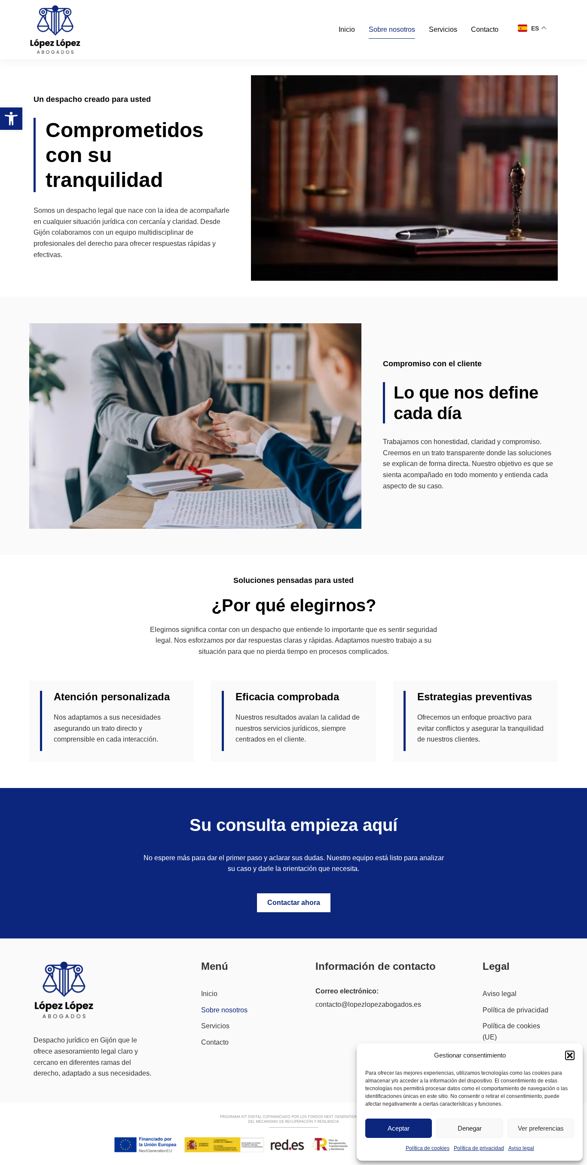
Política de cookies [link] (427, 1148)
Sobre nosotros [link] (392, 29)
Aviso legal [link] (521, 1148)
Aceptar (399, 1128)
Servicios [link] (443, 29)
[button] (570, 1055)
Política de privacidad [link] (479, 1148)
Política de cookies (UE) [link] (511, 1031)
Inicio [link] (347, 29)
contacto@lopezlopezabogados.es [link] (368, 1004)
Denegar (470, 1128)
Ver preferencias (541, 1128)
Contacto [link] (484, 29)
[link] (11, 118)
